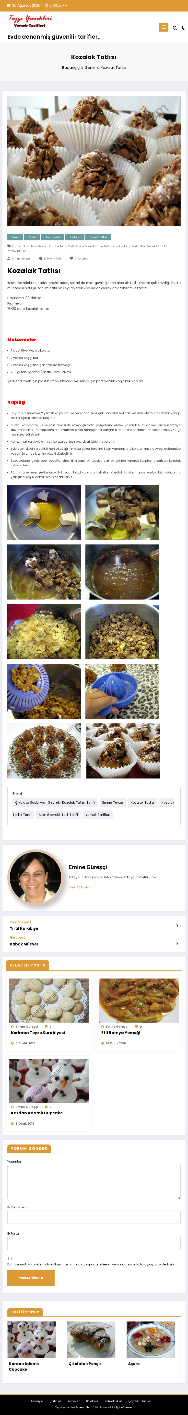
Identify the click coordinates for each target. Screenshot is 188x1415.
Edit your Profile (136, 877)
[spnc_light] (183, 27)
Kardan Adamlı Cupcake (37, 1113)
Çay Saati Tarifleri (140, 1401)
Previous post (20, 922)
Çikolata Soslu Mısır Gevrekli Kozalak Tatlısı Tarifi (43, 246)
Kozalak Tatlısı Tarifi (126, 246)
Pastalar (75, 237)
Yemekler (74, 1401)
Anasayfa (37, 1401)
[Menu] (163, 27)
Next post (17, 937)
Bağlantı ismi (17, 1207)
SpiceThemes (124, 1407)
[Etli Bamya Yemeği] (139, 1000)
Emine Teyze (84, 246)
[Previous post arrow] (177, 926)
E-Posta (13, 1233)
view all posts (79, 887)
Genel (15, 237)
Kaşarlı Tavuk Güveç (91, 1354)
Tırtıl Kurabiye (24, 928)
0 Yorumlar (82, 258)
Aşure (17, 1363)
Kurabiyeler (53, 237)
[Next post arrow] (177, 944)
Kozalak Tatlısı (102, 246)
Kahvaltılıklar (113, 1401)
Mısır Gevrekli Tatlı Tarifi (155, 246)
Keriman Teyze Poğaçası (145, 1366)
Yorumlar (14, 1161)
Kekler (32, 237)
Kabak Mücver (24, 944)
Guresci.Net (83, 1407)
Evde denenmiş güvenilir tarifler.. (54, 37)
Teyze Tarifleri (98, 237)
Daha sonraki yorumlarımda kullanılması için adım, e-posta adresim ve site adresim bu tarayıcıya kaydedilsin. (91, 1264)
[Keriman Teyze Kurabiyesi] (49, 1000)
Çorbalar (55, 1401)
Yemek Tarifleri (16, 251)
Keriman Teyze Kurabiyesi (38, 1033)
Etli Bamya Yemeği (120, 1033)
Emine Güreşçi (21, 258)
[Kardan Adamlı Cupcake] (49, 1080)
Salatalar (92, 1401)
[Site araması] (175, 28)
